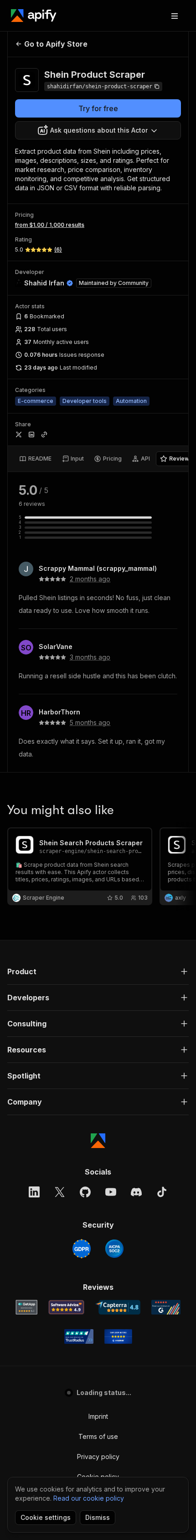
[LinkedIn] (34, 1192)
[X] (59, 1192)
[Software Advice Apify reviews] (66, 1307)
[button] (98, 971)
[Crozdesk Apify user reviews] (118, 1336)
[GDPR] (82, 1249)
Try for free (98, 108)
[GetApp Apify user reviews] (26, 1307)
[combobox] (98, 130)
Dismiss (97, 1517)
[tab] (35, 458)
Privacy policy (98, 1456)
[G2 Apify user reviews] (166, 1307)
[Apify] (34, 15)
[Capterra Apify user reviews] (117, 1307)
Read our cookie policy (88, 1498)
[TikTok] (162, 1192)
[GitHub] (85, 1192)
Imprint (98, 1416)
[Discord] (136, 1192)
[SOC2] (114, 1249)
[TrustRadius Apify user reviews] (78, 1336)
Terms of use (98, 1436)
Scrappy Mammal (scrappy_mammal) (98, 568)
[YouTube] (110, 1192)
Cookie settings (46, 1517)
